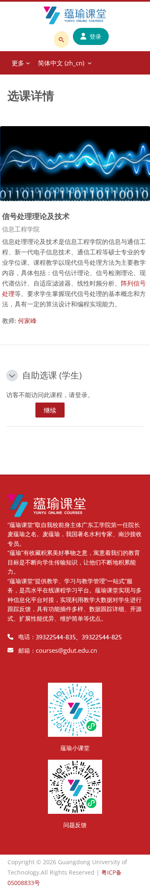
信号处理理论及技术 (36, 216)
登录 (95, 36)
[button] (12, 375)
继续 (50, 410)
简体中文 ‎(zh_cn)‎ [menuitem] (61, 63)
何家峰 (27, 320)
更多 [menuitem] (18, 63)
